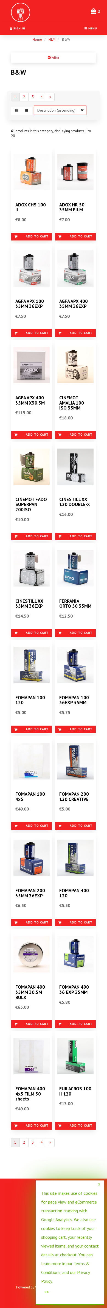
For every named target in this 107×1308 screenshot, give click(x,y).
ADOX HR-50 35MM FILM (72, 207)
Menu (92, 28)
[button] (95, 11)
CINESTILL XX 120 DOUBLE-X (74, 502)
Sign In (18, 28)
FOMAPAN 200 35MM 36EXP (30, 893)
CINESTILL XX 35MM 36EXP (29, 603)
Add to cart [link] (37, 236)
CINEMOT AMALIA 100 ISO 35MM (71, 403)
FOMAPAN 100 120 (30, 700)
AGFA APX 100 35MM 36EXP (29, 303)
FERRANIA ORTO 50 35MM (75, 603)
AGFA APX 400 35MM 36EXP (73, 303)
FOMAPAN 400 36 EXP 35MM (74, 989)
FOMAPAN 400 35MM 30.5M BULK (30, 992)
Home (37, 39)
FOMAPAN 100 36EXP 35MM (74, 700)
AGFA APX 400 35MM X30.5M (30, 400)
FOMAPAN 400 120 (74, 893)
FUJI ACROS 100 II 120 (75, 1091)
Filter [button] (55, 57)
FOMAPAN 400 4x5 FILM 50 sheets (30, 1094)
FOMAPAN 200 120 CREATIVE (74, 796)
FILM (52, 39)
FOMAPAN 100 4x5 (30, 796)
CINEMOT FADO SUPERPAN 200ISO (31, 504)
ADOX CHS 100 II (30, 207)
